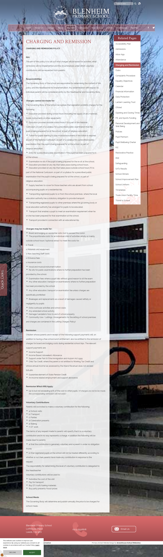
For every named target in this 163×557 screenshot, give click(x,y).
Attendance (121, 60)
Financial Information (125, 91)
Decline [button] (12, 552)
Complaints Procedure (125, 76)
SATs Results (121, 169)
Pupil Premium (122, 137)
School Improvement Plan (127, 179)
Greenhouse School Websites (129, 543)
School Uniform (122, 184)
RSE (117, 158)
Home (28, 28)
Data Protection (122, 97)
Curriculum (83, 28)
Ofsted (119, 107)
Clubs (118, 70)
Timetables (121, 190)
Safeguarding (121, 163)
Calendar (119, 86)
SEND (109, 28)
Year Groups (97, 28)
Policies (119, 132)
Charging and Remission (127, 65)
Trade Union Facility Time (127, 195)
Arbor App (120, 54)
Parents (134, 28)
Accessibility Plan (123, 44)
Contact (50, 28)
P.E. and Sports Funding (126, 118)
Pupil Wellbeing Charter (126, 142)
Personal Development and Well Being (128, 124)
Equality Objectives (124, 81)
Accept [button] (32, 552)
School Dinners (122, 174)
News (60, 28)
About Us (39, 28)
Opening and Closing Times (128, 113)
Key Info (71, 28)
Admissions (121, 49)
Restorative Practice (124, 153)
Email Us (125, 529)
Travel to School (123, 200)
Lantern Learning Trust (125, 102)
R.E (117, 147)
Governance (121, 28)
